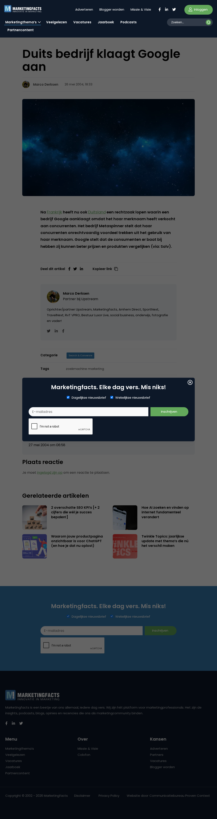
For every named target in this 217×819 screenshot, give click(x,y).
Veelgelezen (56, 22)
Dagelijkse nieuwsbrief (89, 398)
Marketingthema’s (21, 22)
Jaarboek (106, 22)
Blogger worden (111, 9)
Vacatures (82, 22)
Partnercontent (20, 30)
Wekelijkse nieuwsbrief (132, 398)
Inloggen (200, 9)
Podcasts (128, 22)
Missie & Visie (141, 9)
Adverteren (84, 9)
